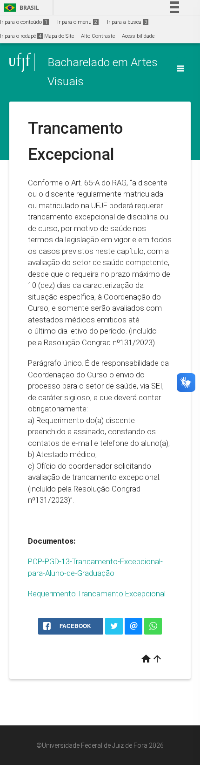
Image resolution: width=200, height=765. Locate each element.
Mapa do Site (59, 36)
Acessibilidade (138, 36)
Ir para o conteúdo (23, 22)
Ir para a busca (127, 22)
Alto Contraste (98, 36)
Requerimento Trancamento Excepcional (97, 593)
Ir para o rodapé (20, 36)
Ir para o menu (77, 22)
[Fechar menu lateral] (180, 68)
